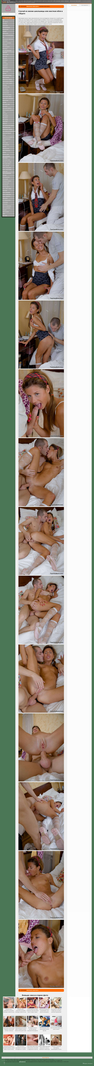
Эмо (4, 213)
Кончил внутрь (7, 94)
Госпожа (5, 64)
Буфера (5, 44)
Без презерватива (8, 35)
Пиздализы (6, 144)
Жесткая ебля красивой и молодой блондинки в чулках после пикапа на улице (21, 1048)
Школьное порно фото (32, 6)
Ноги (4, 135)
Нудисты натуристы (8, 137)
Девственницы (7, 69)
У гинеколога (6, 200)
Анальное (5, 29)
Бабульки (5, 33)
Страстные (6, 182)
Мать (4, 112)
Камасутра (6, 92)
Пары (4, 140)
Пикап (4, 146)
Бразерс (5, 41)
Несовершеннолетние (9, 131)
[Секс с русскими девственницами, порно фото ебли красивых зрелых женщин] (8, 2)
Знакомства (6, 87)
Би (3, 37)
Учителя (5, 204)
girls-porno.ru (22, 1061)
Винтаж (5, 56)
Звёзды (5, 85)
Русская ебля (6, 163)
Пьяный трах (6, 160)
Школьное (6, 211)
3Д (3, 19)
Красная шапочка (8, 98)
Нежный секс (6, 127)
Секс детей (6, 165)
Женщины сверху (8, 81)
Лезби (4, 102)
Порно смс (6, 154)
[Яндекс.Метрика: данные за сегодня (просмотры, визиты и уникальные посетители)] (87, 1063)
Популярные (6, 150)
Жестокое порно (7, 83)
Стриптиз (5, 184)
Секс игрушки (7, 167)
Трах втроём (6, 192)
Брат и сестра (7, 42)
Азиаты (5, 23)
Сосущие (5, 179)
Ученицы (5, 202)
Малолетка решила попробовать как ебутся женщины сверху (44, 1011)
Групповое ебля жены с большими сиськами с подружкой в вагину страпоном (32, 1048)
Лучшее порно (7, 108)
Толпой (5, 190)
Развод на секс (7, 161)
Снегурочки (6, 177)
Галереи (5, 60)
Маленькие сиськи (8, 110)
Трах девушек (7, 194)
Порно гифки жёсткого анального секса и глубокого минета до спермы (44, 1048)
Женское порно (7, 79)
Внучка (5, 58)
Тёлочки (5, 198)
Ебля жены (6, 77)
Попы (4, 152)
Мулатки (5, 117)
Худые (4, 209)
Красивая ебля (7, 96)
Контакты (45, 1057)
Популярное (74, 5)
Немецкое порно (7, 129)
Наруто (5, 123)
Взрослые (5, 54)
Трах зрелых (6, 196)
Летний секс (6, 104)
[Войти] (8, 8)
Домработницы (7, 75)
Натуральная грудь (8, 125)
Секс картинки (7, 169)
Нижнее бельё (7, 133)
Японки (5, 215)
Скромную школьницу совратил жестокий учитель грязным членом (9, 1030)
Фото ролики (6, 208)
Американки (6, 27)
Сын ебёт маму (7, 188)
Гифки (4, 62)
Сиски (4, 175)
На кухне (5, 119)
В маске (5, 48)
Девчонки (5, 71)
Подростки (6, 148)
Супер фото (6, 186)
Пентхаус (5, 142)
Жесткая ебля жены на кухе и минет (56, 1028)
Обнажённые (6, 139)
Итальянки (6, 90)
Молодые (5, 115)
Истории (5, 89)
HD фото (5, 21)
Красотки (5, 100)
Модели (5, 114)
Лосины (5, 106)
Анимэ (4, 31)
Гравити (5, 65)
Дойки (4, 73)
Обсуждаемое (84, 5)
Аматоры (5, 25)
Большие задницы (8, 39)
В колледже (6, 46)
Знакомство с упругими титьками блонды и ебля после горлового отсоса (9, 1011)
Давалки (5, 67)
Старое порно (7, 181)
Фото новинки (7, 206)
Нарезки (5, 121)
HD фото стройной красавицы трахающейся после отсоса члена (56, 1048)
